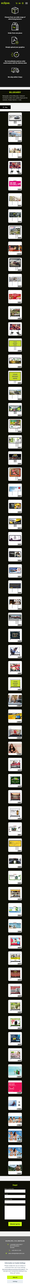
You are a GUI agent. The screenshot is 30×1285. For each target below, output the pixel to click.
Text (6, 1204)
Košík (16, 3)
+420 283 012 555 (16, 1250)
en (20, 3)
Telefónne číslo (8, 1199)
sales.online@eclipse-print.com (16, 1253)
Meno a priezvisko (9, 1188)
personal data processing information (14, 1269)
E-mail (6, 1194)
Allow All (15, 1277)
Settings (15, 1281)
